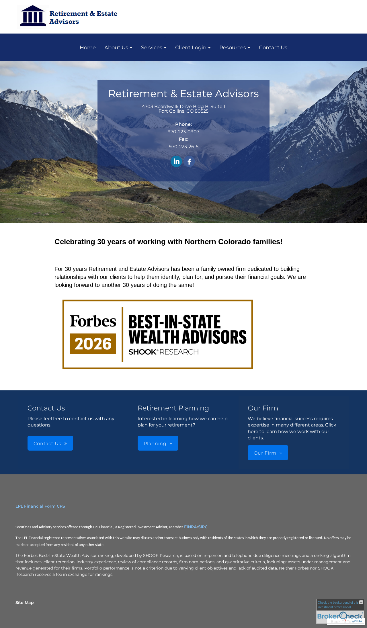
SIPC (203, 526)
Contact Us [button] (47, 443)
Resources (232, 47)
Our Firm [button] (265, 453)
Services (151, 47)
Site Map (24, 602)
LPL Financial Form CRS (40, 506)
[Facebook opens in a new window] (189, 162)
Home (88, 47)
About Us (116, 47)
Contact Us (273, 47)
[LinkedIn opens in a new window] (176, 162)
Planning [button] (155, 443)
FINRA (190, 526)
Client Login (190, 47)
